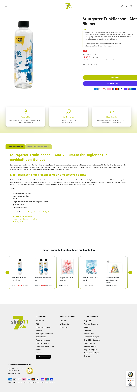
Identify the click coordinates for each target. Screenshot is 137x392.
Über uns (39, 353)
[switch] (130, 384)
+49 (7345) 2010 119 (14, 370)
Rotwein (87, 327)
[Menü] (134, 372)
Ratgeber (63, 321)
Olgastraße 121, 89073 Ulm (15, 368)
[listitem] (20, 272)
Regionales (64, 327)
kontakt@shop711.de (68, 122)
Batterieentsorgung (42, 343)
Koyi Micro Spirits (90, 350)
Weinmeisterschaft (91, 324)
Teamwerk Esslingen (91, 337)
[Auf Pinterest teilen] (94, 64)
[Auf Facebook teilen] (89, 64)
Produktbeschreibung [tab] (15, 147)
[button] (7, 272)
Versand (39, 330)
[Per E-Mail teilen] (97, 64)
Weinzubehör (89, 334)
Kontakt (38, 350)
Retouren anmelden (43, 340)
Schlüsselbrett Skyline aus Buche (23, 216)
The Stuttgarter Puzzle (19, 222)
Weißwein (87, 330)
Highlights (88, 321)
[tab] (38, 146)
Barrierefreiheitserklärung (45, 346)
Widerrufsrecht (41, 337)
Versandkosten (93, 60)
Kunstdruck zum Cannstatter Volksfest (25, 219)
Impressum (40, 321)
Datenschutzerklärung (43, 327)
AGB (37, 324)
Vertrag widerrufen (43, 357)
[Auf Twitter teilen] (91, 64)
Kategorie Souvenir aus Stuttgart (38, 212)
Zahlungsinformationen (44, 334)
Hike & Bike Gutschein (92, 340)
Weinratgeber (64, 324)
